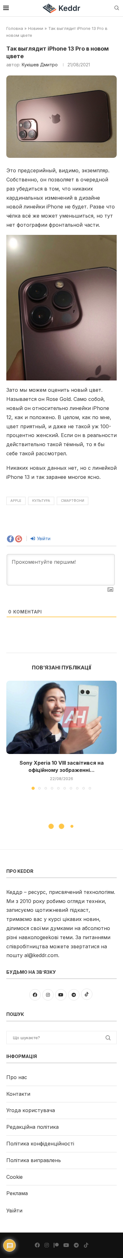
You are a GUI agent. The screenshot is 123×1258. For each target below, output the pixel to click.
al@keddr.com (41, 955)
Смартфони (72, 500)
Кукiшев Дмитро (40, 64)
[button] (11, 734)
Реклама (17, 1193)
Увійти (43, 538)
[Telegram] (76, 1245)
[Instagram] (46, 1245)
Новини (35, 28)
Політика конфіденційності (40, 1143)
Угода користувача (30, 1110)
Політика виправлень (33, 1160)
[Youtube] (66, 1245)
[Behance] (56, 1245)
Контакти (18, 1094)
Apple (15, 500)
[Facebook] (37, 1245)
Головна (14, 28)
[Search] (117, 8)
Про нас (16, 1077)
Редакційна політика (32, 1127)
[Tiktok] (86, 1245)
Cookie (14, 1177)
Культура (41, 500)
